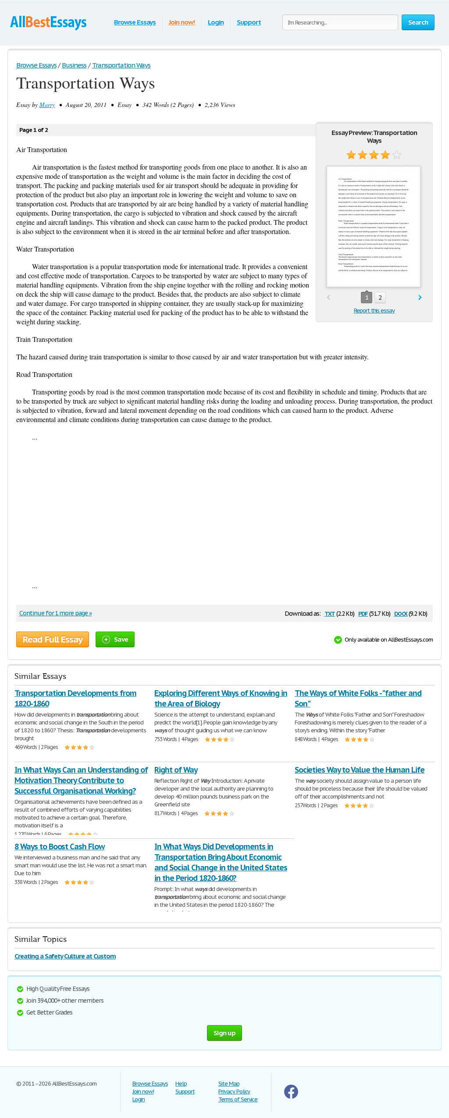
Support (249, 22)
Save (121, 639)
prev (328, 298)
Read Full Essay (52, 639)
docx (401, 613)
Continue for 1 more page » (55, 613)
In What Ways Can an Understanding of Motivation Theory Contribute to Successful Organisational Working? (81, 780)
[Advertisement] (224, 511)
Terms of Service (237, 1099)
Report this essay (374, 310)
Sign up (224, 1033)
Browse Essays (135, 22)
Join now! (182, 22)
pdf (363, 613)
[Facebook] (291, 1096)
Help (181, 1083)
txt (329, 613)
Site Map (228, 1083)
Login (216, 22)
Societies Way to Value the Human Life (360, 770)
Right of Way (175, 770)
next (420, 298)
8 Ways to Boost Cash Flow (59, 846)
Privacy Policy (234, 1091)
